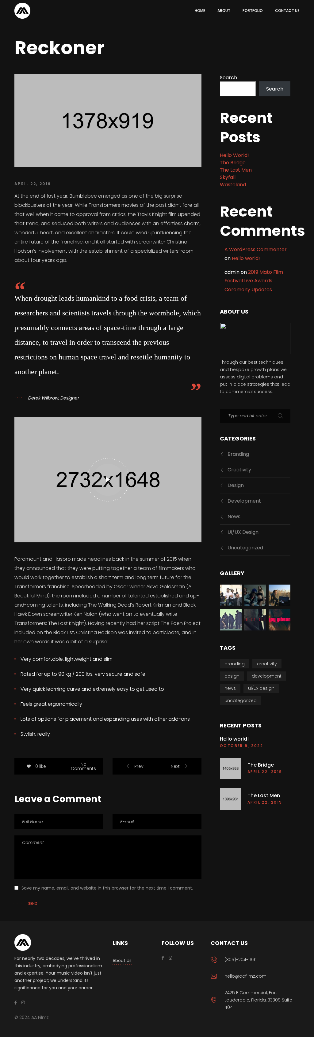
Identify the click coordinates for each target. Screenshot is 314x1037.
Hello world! (234, 155)
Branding (238, 454)
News (234, 516)
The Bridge (233, 162)
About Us (122, 960)
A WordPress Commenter (255, 249)
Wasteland (233, 184)
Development (244, 501)
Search (228, 77)
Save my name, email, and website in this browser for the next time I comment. (107, 888)
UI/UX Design (243, 532)
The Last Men (236, 169)
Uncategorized (245, 548)
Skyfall (228, 177)
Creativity (239, 470)
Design (236, 485)
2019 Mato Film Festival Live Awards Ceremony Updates (253, 281)
